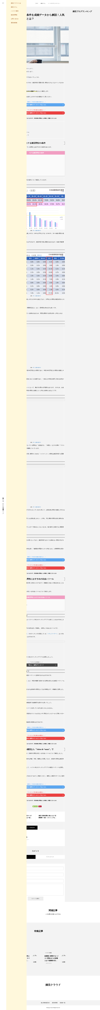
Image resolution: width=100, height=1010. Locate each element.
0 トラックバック (50, 856)
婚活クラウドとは (16, 3)
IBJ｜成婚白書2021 (37, 230)
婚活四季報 (14, 15)
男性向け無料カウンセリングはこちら (35, 104)
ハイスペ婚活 (14, 11)
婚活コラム (14, 7)
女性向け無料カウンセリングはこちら (35, 113)
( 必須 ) (14, 865)
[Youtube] (3, 1007)
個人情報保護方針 (45, 1002)
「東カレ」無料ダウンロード (35, 665)
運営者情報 (14, 22)
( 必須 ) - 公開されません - (15, 871)
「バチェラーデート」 (52, 633)
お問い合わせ (14, 18)
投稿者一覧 (62, 1002)
